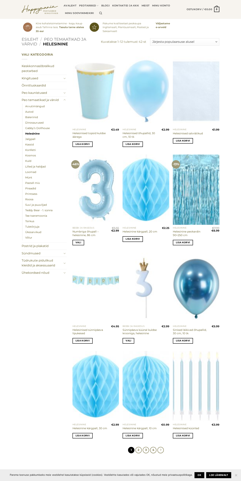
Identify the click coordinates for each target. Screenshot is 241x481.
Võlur (28, 237)
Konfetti (30, 150)
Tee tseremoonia (36, 215)
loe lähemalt (218, 475)
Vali (78, 242)
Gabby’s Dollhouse (37, 128)
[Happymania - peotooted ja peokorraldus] (40, 9)
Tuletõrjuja (32, 226)
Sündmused (31, 253)
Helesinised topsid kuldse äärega (89, 135)
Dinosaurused (34, 122)
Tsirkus (29, 221)
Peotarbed (87, 5)
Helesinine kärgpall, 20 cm (140, 231)
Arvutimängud (35, 106)
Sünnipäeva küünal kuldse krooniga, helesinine (140, 331)
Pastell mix (32, 183)
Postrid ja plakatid (35, 246)
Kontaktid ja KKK (125, 5)
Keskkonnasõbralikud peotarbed (38, 68)
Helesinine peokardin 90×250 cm (186, 233)
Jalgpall (30, 139)
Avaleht (70, 5)
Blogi (105, 5)
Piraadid (30, 188)
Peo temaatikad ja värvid (54, 41)
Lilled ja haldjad (35, 166)
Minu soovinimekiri (79, 13)
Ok (199, 475)
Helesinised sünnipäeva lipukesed (87, 331)
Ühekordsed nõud (35, 273)
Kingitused (30, 78)
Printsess (31, 194)
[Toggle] (64, 78)
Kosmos (30, 155)
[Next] (160, 450)
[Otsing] (100, 13)
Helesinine (32, 133)
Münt (28, 177)
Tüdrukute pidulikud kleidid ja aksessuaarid (38, 263)
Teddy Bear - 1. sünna (39, 210)
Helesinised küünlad (186, 428)
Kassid (29, 144)
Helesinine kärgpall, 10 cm (140, 428)
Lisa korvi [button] (83, 144)
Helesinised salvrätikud (188, 133)
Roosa (29, 199)
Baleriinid (31, 117)
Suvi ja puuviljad (36, 204)
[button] (203, 9)
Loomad (30, 172)
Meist (145, 5)
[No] (236, 476)
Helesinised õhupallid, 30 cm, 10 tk (139, 135)
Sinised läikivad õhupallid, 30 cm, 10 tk (190, 331)
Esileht (30, 39)
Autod (29, 111)
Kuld (28, 161)
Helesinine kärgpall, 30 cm (89, 428)
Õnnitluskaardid (34, 85)
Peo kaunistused (34, 93)
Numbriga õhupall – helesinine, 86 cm (85, 233)
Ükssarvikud (33, 232)
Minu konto (161, 5)
